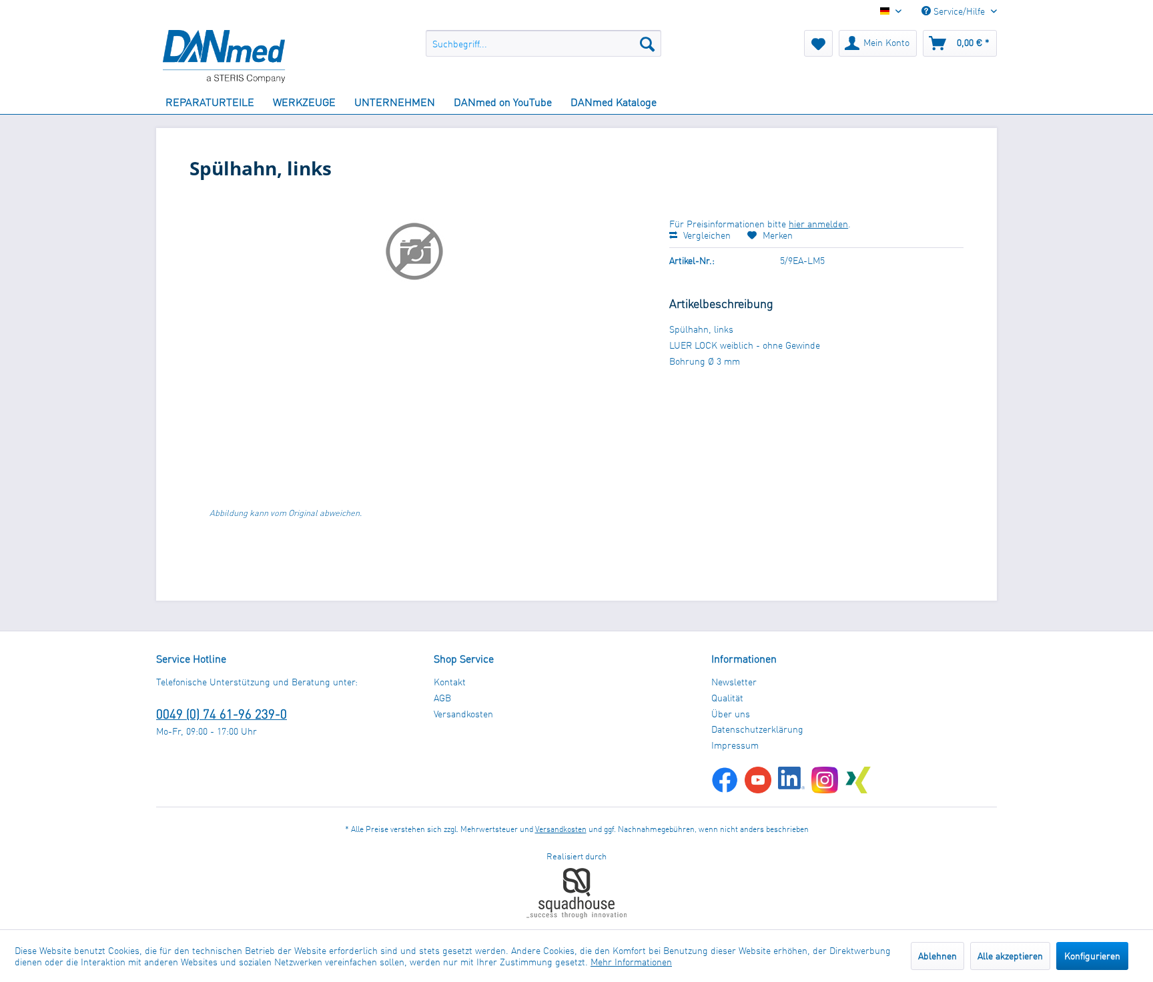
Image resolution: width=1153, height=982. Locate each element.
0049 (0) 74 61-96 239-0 (221, 713)
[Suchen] (647, 43)
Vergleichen (706, 235)
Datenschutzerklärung (757, 729)
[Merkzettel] (818, 43)
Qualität (727, 697)
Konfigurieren (1092, 955)
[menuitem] (543, 43)
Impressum (735, 745)
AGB (442, 697)
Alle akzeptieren (1010, 955)
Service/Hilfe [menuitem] (959, 11)
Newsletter (734, 681)
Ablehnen (937, 955)
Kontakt (450, 681)
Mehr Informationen (631, 961)
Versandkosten (463, 713)
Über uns (730, 713)
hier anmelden (818, 223)
